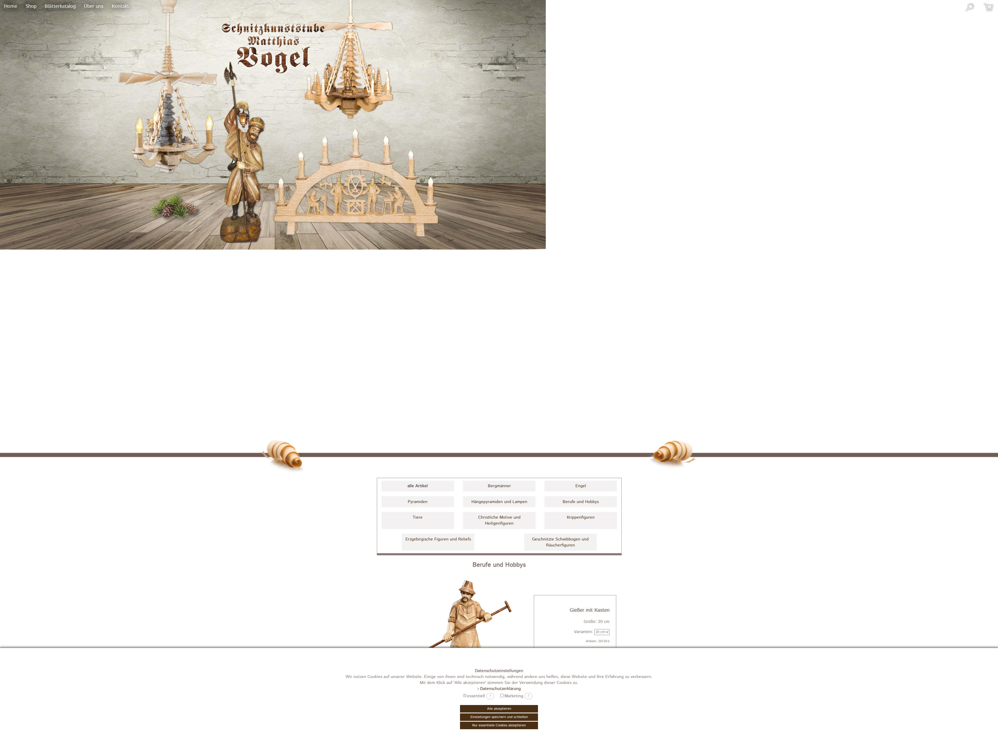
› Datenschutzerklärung (499, 689)
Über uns (93, 6)
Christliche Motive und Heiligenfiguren (499, 520)
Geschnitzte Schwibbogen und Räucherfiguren (560, 542)
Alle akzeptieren (499, 708)
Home (10, 6)
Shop (30, 6)
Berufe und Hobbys (581, 502)
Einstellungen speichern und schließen (499, 717)
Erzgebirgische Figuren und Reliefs (438, 539)
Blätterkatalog (60, 6)
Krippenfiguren (581, 517)
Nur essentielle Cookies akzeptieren (499, 725)
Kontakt (120, 6)
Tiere (418, 517)
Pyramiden (418, 502)
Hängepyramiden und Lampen (499, 502)
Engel (580, 486)
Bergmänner (499, 486)
